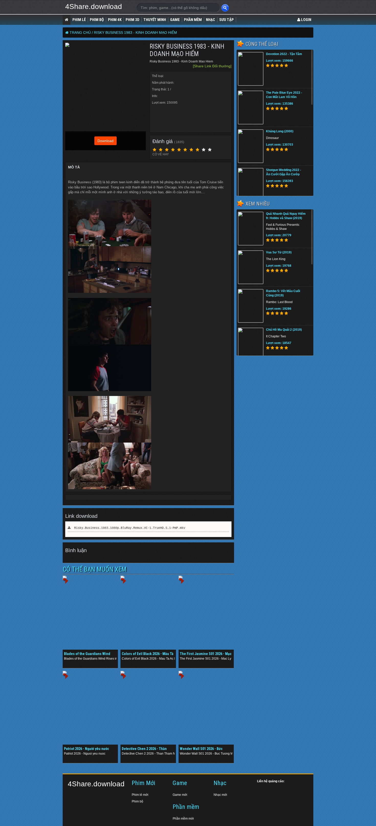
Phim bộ (137, 801)
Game (175, 19)
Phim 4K (114, 19)
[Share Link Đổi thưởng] (212, 66)
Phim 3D (132, 19)
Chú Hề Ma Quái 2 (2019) (284, 329)
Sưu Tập (226, 19)
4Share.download (93, 6)
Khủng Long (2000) (279, 131)
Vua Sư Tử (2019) (279, 252)
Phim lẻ (79, 19)
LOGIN (305, 19)
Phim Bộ (97, 19)
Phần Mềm (193, 19)
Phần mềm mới (183, 818)
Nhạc (210, 19)
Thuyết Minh (154, 19)
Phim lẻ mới (140, 795)
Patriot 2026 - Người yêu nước (86, 749)
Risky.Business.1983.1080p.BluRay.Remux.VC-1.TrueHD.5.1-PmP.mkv (128, 528)
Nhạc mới (220, 795)
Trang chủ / (81, 32)
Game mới (180, 795)
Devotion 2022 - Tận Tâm (284, 54)
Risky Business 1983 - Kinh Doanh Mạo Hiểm (135, 32)
